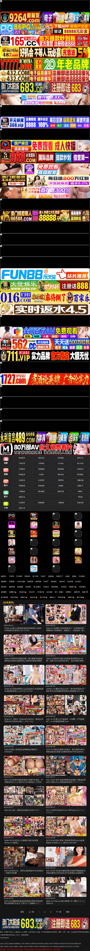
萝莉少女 (80, 458)
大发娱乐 (46, 587)
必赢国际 (4, 581)
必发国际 (28, 587)
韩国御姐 (41, 469)
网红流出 (61, 474)
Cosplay (61, 463)
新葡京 (74, 576)
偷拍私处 (4, 587)
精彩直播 (38, 581)
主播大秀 (62, 581)
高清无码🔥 (61, 597)
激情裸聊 (4, 592)
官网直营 (27, 576)
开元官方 (32, 592)
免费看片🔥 (73, 587)
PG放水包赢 (21, 581)
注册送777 (59, 576)
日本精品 (41, 463)
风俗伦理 (80, 503)
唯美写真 (61, 491)
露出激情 (41, 491)
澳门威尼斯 (4, 597)
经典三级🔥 (14, 597)
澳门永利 (35, 576)
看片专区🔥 (43, 597)
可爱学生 (61, 480)
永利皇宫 (64, 587)
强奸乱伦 (41, 458)
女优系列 (41, 480)
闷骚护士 (80, 486)
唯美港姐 (61, 469)
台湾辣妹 (22, 469)
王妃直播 (70, 581)
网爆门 (80, 491)
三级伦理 (22, 463)
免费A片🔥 (24, 597)
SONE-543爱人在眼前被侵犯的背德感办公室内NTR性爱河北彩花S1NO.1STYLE (22, 629)
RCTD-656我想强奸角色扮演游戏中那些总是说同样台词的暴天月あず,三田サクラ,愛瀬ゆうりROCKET (23, 903)
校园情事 (41, 503)
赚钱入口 (53, 597)
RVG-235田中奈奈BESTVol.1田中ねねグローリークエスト (65, 811)
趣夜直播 (12, 587)
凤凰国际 (12, 581)
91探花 (41, 474)
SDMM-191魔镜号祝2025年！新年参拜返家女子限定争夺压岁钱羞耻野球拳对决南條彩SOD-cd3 (65, 690)
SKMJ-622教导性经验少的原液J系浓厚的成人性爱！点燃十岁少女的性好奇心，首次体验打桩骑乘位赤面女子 (65, 660)
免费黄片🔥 (13, 592)
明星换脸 (41, 486)
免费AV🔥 (71, 597)
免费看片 (69, 592)
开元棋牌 (19, 576)
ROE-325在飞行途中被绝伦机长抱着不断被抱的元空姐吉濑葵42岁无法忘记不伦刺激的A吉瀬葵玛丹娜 (65, 872)
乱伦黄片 (78, 581)
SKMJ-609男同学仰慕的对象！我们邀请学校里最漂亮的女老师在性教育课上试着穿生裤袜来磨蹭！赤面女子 (23, 660)
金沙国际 (49, 592)
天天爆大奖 (40, 592)
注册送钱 (51, 576)
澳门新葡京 (37, 587)
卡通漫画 (22, 491)
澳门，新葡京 (59, 592)
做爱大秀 (77, 592)
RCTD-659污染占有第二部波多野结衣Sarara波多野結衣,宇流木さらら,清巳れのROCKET (65, 841)
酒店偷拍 (54, 581)
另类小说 (22, 508)
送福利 (67, 576)
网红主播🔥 (80, 597)
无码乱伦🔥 (22, 592)
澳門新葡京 (54, 587)
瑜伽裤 (60, 486)
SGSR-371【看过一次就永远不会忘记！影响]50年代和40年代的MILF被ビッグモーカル (24, 720)
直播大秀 (85, 592)
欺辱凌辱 (22, 474)
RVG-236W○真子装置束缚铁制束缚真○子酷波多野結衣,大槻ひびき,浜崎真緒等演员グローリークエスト (66, 782)
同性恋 (80, 497)
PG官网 (11, 576)
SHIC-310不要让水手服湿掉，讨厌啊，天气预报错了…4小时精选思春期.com (65, 720)
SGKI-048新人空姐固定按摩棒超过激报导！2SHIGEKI (21, 750)
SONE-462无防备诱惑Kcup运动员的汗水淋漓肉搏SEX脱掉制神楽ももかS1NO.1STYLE (23, 690)
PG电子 (43, 576)
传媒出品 (22, 497)
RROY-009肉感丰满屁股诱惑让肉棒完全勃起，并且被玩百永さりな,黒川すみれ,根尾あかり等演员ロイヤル (23, 782)
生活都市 (22, 503)
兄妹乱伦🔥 (33, 597)
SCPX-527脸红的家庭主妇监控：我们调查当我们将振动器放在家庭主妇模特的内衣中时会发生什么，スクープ (65, 751)
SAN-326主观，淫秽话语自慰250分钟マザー (22, 810)
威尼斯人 (4, 576)
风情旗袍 (22, 486)
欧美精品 (61, 458)
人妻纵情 (61, 503)
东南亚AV (80, 469)
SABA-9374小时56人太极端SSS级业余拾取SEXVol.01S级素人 (21, 841)
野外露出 (80, 474)
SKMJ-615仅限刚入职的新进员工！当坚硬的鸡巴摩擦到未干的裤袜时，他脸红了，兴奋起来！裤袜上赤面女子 (65, 630)
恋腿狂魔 (80, 480)
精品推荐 (22, 458)
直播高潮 (30, 581)
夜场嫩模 (20, 587)
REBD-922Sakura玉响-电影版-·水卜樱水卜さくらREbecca (65, 902)
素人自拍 (80, 463)
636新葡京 (82, 587)
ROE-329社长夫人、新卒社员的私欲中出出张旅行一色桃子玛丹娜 (24, 871)
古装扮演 (22, 480)
